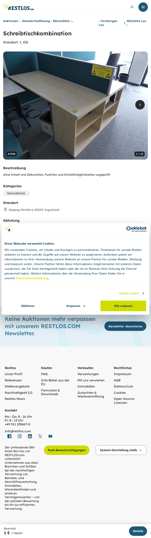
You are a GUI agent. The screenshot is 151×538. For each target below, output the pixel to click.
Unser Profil (13, 374)
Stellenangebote (17, 386)
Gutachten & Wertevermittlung (90, 394)
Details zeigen (129, 293)
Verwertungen (88, 374)
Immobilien (86, 386)
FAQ (44, 374)
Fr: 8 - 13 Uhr (14, 420)
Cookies (120, 393)
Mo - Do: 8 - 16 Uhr (18, 417)
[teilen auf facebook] (9, 436)
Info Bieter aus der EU (55, 382)
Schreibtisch (16, 193)
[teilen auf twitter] (40, 436)
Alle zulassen (123, 305)
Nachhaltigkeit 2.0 (18, 393)
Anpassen (73, 305)
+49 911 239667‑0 (17, 424)
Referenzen (13, 380)
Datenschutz (123, 386)
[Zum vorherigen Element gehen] (11, 104)
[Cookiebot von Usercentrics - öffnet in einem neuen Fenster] (129, 229)
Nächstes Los (136, 23)
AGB (117, 380)
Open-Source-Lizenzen (124, 401)
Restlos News (15, 399)
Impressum (122, 374)
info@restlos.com (18, 431)
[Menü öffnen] (143, 7)
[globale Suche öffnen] (132, 7)
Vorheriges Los (108, 23)
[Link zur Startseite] (18, 7)
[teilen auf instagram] (19, 436)
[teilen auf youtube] (50, 436)
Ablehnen (27, 305)
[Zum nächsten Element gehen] (140, 104)
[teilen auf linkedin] (30, 436)
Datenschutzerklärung (32, 278)
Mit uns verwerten (91, 380)
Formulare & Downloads (50, 392)
